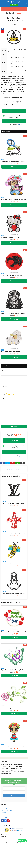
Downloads (6, 23)
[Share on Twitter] (7, 463)
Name (3, 370)
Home (2, 23)
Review (3, 398)
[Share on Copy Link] (22, 463)
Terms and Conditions (6, 810)
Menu (14, 9)
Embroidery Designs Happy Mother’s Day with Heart (14, 632)
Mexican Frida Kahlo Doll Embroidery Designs (13, 746)
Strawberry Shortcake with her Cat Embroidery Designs (14, 199)
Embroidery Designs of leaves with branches (13, 708)
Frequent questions (6, 808)
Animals (12, 23)
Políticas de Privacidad (11, 799)
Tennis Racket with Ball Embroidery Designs (13, 161)
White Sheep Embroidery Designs (10, 351)
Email (3, 378)
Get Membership (5, 812)
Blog (2, 815)
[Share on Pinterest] (12, 463)
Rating (3, 394)
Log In (20, 124)
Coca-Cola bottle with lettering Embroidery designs (13, 533)
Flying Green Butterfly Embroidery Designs (13, 670)
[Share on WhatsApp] (17, 463)
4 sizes (10, 469)
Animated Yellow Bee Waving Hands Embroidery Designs (13, 563)
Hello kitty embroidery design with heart (12, 237)
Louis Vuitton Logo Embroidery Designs (13, 503)
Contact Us (4, 817)
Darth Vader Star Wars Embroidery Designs (13, 313)
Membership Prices (14, 121)
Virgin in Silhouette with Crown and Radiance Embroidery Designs (13, 593)
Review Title (4, 386)
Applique (19, 469)
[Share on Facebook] (2, 463)
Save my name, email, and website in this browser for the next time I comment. (12, 421)
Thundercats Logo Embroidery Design (11, 275)
